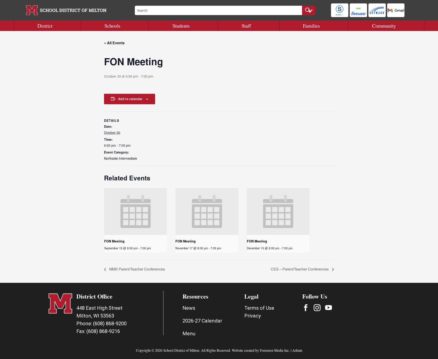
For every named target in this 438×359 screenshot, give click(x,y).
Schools (112, 25)
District (44, 25)
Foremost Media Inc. (275, 350)
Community (384, 25)
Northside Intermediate (120, 158)
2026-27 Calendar (202, 321)
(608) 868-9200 (110, 323)
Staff (246, 25)
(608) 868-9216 (103, 331)
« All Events (114, 42)
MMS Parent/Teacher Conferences (136, 269)
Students (181, 25)
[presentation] (135, 211)
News (188, 308)
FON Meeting (114, 241)
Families (311, 25)
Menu (189, 333)
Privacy (252, 316)
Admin (297, 350)
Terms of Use (259, 308)
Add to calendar (130, 99)
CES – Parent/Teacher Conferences (300, 269)
